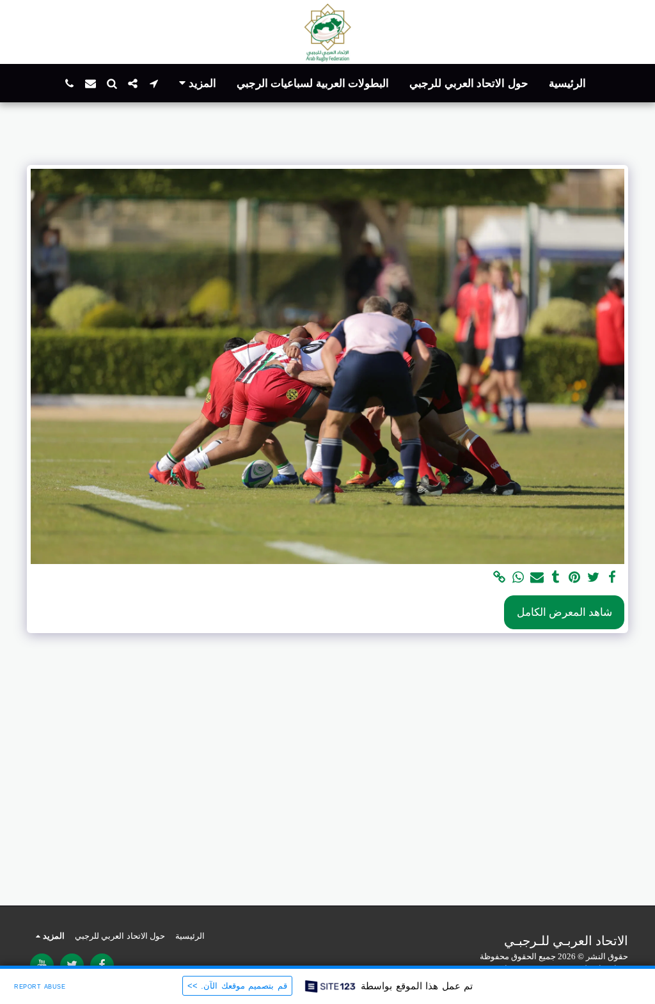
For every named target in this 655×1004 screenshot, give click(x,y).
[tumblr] (555, 578)
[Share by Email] (537, 578)
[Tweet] (593, 578)
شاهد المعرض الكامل (564, 612)
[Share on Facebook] (612, 578)
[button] (154, 83)
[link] (499, 578)
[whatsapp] (518, 578)
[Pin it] (574, 578)
